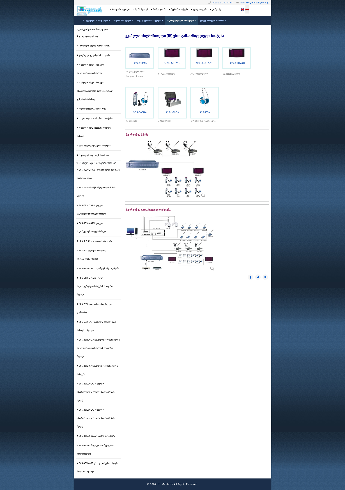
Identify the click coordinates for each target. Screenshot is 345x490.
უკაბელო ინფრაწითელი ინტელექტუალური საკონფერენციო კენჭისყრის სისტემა (95, 91)
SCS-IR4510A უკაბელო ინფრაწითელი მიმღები (97, 370)
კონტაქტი (217, 9)
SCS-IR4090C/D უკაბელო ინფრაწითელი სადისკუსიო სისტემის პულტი (95, 392)
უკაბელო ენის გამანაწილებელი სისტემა (94, 132)
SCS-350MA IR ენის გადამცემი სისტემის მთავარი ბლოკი (98, 467)
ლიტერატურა (200, 9)
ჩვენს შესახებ (141, 9)
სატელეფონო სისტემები (95, 20)
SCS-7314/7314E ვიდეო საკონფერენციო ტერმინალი (91, 209)
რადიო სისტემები (122, 20)
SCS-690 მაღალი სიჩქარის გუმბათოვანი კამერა (91, 254)
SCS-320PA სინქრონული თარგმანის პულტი (96, 191)
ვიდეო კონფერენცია (89, 36)
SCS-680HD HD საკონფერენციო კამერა (99, 268)
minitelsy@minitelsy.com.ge (254, 2)
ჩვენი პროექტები (179, 9)
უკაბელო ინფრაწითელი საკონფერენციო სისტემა (90, 69)
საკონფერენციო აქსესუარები (94, 155)
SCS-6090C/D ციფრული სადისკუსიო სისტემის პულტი (96, 326)
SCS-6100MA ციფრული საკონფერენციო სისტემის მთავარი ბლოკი (95, 286)
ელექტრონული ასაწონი (212, 20)
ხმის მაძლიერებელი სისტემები (95, 145)
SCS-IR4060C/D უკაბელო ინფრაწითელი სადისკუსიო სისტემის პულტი (95, 418)
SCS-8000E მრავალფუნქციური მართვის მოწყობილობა (98, 174)
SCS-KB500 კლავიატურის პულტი (95, 241)
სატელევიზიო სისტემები (149, 20)
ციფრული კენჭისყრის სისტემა (94, 55)
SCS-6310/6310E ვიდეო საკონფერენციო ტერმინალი (91, 227)
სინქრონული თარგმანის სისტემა (95, 118)
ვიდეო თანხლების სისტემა (92, 108)
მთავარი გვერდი (121, 9)
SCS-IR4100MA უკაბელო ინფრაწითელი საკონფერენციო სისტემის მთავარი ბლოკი (98, 348)
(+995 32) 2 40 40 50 (222, 2)
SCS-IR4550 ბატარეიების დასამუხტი (97, 435)
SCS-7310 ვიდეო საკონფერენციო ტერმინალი (95, 308)
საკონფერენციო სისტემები (180, 20)
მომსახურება (159, 9)
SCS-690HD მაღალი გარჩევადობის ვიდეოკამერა (96, 449)
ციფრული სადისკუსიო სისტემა (94, 45)
